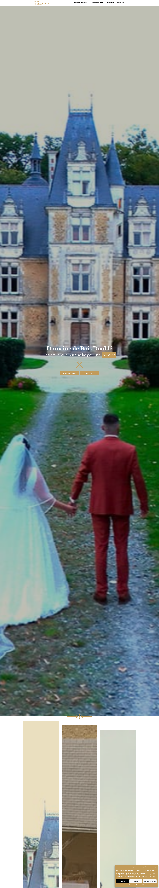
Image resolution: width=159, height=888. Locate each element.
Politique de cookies (129, 884)
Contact (120, 3)
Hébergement (97, 3)
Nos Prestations (80, 3)
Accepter (122, 881)
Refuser (135, 881)
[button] (156, 867)
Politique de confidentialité (141, 884)
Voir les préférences (149, 881)
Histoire (110, 3)
